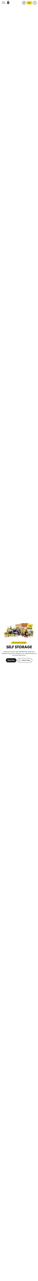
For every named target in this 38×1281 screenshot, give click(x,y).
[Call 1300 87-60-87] (24, 3)
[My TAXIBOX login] (35, 3)
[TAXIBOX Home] (8, 3)
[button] (3, 3)
